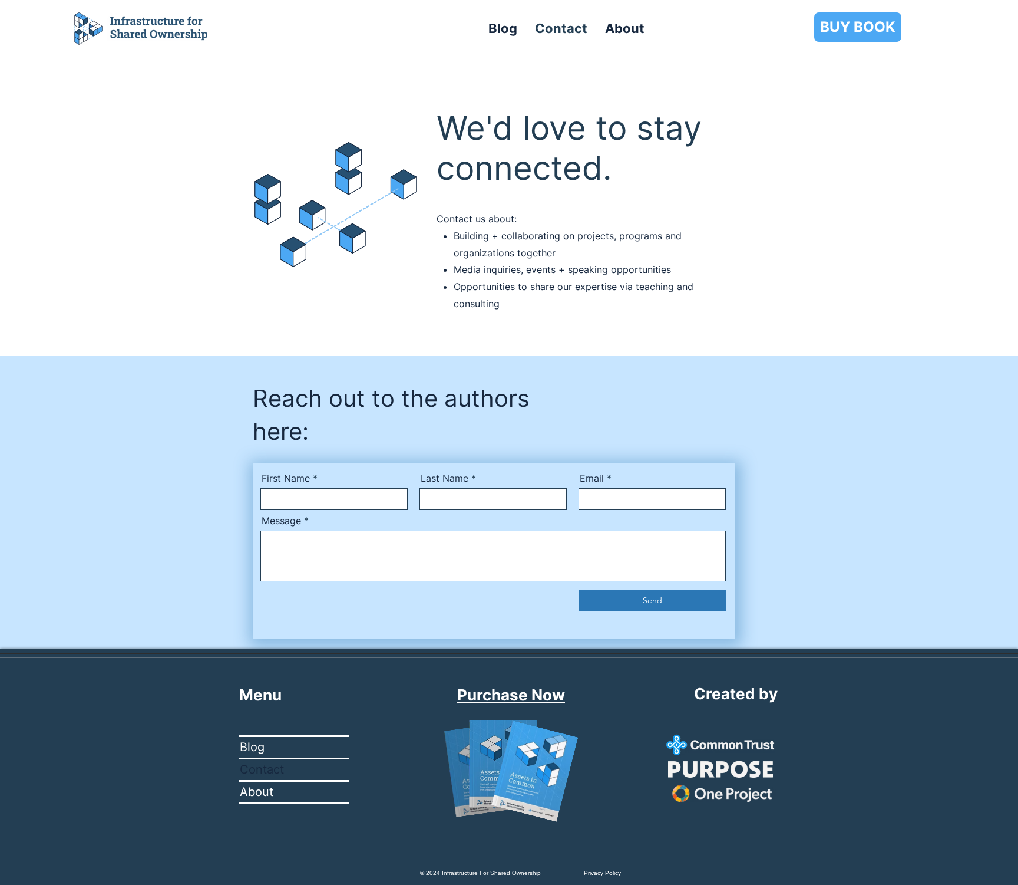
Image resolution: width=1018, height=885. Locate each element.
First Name (286, 478)
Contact (262, 769)
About (256, 792)
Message (281, 520)
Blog (252, 747)
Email (592, 478)
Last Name (444, 478)
